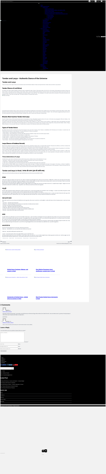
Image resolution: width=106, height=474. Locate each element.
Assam (44, 32)
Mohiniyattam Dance (46, 27)
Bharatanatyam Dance (47, 22)
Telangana (45, 58)
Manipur (44, 47)
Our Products (43, 65)
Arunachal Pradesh (46, 31)
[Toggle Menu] (38, 3)
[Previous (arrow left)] (42, 454)
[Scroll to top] (43, 451)
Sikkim (44, 55)
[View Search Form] (97, 37)
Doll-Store (3, 362)
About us (2, 360)
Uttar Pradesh (45, 60)
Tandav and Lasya (48, 18)
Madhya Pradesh (46, 44)
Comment (26, 341)
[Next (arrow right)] (43, 454)
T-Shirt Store (103, 36)
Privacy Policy (3, 361)
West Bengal (45, 63)
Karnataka (45, 42)
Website (19, 348)
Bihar (44, 33)
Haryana (44, 38)
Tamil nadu (45, 57)
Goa (43, 36)
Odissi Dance (45, 21)
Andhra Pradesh (46, 29)
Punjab (44, 53)
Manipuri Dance (45, 26)
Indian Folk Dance (44, 28)
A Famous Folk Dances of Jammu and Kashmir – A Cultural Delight (12, 380)
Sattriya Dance (45, 24)
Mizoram (44, 49)
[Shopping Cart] (99, 37)
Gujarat (44, 37)
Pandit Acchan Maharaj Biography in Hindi (64, 243)
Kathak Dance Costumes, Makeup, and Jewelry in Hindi (55, 10)
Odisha (44, 52)
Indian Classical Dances (45, 6)
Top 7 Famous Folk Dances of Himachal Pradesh (9, 386)
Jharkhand (45, 41)
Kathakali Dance (46, 19)
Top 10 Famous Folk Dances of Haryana (7, 387)
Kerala (44, 43)
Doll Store (44, 67)
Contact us (2, 394)
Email (19, 346)
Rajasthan (44, 54)
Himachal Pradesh (46, 39)
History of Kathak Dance (49, 8)
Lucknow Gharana (50, 16)
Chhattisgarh (45, 34)
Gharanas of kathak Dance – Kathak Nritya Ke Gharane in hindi (56, 13)
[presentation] (18, 258)
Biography (42, 64)
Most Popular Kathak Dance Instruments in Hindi (53, 12)
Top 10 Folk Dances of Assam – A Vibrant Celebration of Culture (11, 384)
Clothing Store (45, 68)
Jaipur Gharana (50, 17)
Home (42, 5)
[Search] (12, 368)
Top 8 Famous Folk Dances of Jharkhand (7, 382)
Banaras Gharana (50, 15)
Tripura (44, 59)
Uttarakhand (45, 62)
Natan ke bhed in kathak (49, 11)
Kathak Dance (45, 7)
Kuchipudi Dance (46, 23)
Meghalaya (45, 48)
